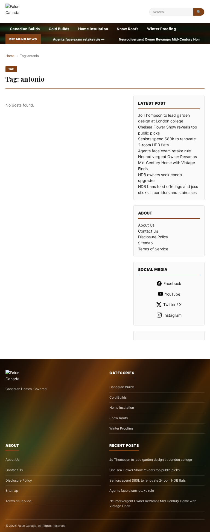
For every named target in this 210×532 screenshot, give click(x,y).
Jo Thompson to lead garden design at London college (150, 459)
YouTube (172, 294)
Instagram (173, 315)
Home (9, 56)
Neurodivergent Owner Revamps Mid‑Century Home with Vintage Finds (167, 162)
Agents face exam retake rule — (60, 39)
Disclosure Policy (153, 236)
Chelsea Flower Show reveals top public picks (144, 470)
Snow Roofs (127, 29)
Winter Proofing (161, 29)
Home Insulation (93, 29)
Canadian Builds (25, 29)
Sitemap (145, 243)
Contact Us (148, 231)
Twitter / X (172, 304)
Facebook (172, 283)
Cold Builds (59, 29)
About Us (146, 225)
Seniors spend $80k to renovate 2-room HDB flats (147, 480)
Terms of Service (153, 249)
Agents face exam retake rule (164, 150)
